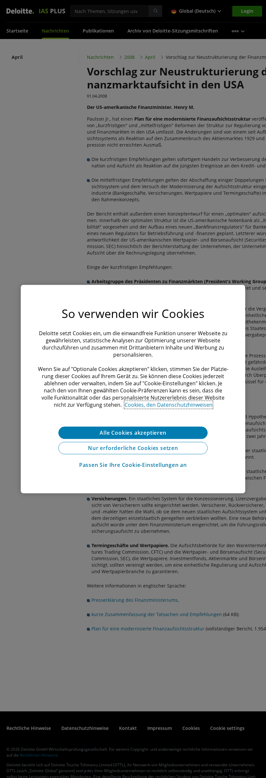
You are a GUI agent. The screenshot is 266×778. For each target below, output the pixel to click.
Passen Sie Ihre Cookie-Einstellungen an (133, 464)
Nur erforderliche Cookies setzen (133, 448)
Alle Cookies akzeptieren (133, 432)
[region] (133, 389)
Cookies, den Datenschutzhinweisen (168, 404)
